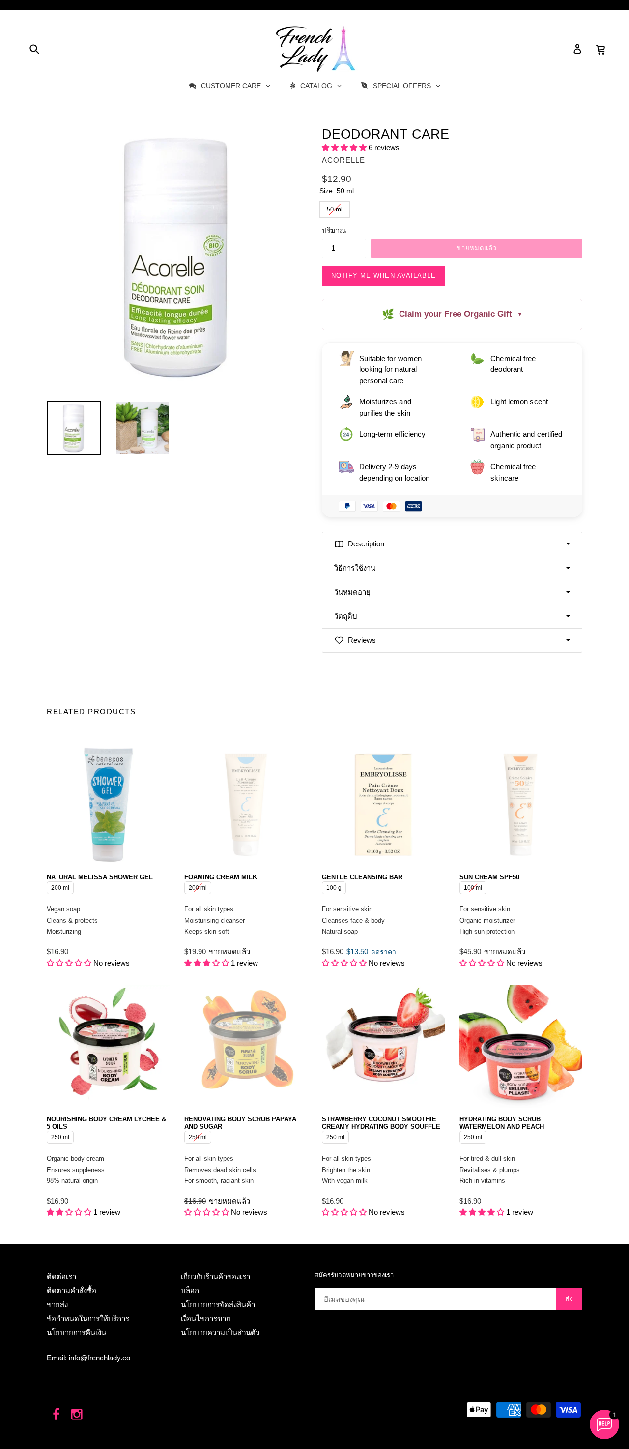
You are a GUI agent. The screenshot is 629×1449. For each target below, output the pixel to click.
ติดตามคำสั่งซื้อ (71, 1290)
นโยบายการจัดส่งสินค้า (218, 1304)
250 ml (60, 1136)
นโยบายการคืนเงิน (76, 1332)
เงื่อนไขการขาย (205, 1318)
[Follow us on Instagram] (77, 1414)
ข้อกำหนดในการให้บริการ (88, 1318)
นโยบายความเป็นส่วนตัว (220, 1332)
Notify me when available (383, 275)
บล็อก (190, 1290)
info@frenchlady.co (99, 1358)
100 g (334, 886)
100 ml (473, 886)
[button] (345, 147)
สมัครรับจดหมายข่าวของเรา (354, 1275)
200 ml (60, 886)
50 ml (334, 207)
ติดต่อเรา (61, 1276)
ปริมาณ (334, 230)
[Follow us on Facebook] (56, 1414)
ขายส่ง (57, 1304)
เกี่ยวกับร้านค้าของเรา (215, 1276)
